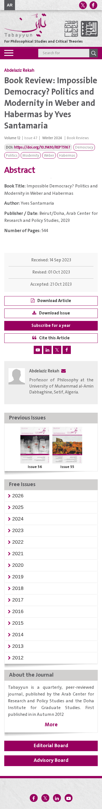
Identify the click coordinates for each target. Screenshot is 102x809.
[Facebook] (93, 5)
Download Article (54, 300)
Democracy (84, 147)
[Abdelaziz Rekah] (16, 383)
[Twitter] (82, 5)
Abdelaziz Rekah (19, 70)
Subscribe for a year (51, 325)
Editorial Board (51, 746)
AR (9, 5)
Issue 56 (35, 467)
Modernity (30, 156)
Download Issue (54, 313)
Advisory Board (51, 760)
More (51, 724)
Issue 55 (67, 467)
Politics (12, 156)
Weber (49, 156)
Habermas (67, 156)
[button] (18, 495)
